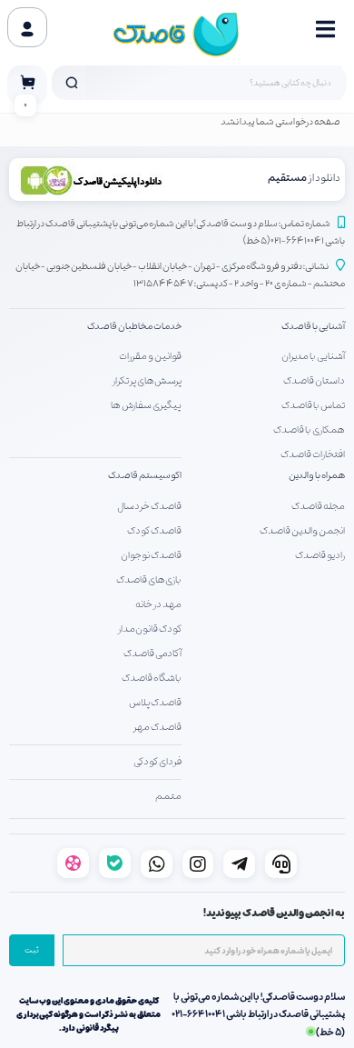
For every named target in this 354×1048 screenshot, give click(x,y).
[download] (96, 179)
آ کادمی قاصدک (152, 653)
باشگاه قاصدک (152, 678)
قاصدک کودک (154, 531)
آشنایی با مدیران (313, 356)
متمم (168, 796)
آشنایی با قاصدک (313, 327)
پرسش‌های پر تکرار (147, 381)
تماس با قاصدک (313, 405)
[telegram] (239, 864)
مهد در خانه (158, 604)
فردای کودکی (157, 761)
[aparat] (73, 863)
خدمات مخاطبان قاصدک (134, 327)
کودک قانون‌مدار (150, 629)
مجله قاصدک (318, 506)
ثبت (32, 950)
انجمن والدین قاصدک (302, 531)
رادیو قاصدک (320, 555)
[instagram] (198, 864)
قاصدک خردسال (149, 506)
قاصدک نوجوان (151, 555)
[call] (281, 864)
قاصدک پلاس (155, 702)
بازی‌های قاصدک (149, 580)
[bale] (115, 863)
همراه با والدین (317, 476)
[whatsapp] (156, 864)
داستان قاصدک (314, 381)
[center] (71, 82)
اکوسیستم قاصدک (145, 476)
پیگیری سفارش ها (146, 405)
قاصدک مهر (157, 727)
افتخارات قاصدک (312, 454)
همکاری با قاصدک (309, 430)
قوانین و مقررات (150, 356)
